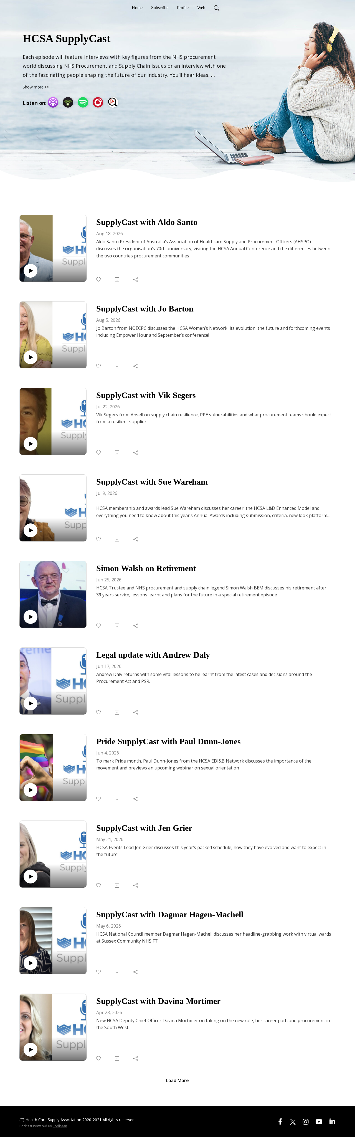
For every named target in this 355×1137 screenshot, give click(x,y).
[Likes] (99, 279)
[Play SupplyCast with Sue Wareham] (30, 530)
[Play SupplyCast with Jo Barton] (30, 357)
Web (201, 7)
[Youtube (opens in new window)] (319, 1121)
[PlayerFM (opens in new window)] (98, 102)
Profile (183, 7)
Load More (177, 1080)
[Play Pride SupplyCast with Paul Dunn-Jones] (30, 790)
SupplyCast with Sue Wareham (152, 481)
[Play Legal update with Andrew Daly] (30, 703)
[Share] (136, 279)
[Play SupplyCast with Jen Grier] (30, 876)
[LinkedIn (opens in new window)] (332, 1121)
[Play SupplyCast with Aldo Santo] (30, 271)
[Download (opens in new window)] (117, 279)
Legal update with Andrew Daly (153, 654)
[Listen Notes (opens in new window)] (113, 102)
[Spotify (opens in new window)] (83, 102)
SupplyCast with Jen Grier (144, 827)
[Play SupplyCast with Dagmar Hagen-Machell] (30, 963)
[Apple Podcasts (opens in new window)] (53, 102)
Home (137, 7)
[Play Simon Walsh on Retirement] (30, 617)
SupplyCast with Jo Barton (145, 308)
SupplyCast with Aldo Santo (146, 222)
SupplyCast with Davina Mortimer (158, 1001)
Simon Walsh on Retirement (146, 568)
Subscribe (159, 7)
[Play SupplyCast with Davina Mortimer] (30, 1050)
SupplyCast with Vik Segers (146, 395)
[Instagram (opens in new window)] (305, 1121)
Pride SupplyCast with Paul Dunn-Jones (168, 741)
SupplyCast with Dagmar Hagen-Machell (169, 914)
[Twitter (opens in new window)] (293, 1121)
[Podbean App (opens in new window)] (68, 102)
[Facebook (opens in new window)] (280, 1121)
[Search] (217, 7)
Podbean (60, 1126)
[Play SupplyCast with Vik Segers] (30, 444)
